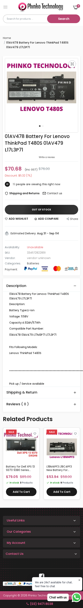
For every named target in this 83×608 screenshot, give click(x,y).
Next (75, 465)
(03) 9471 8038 (41, 604)
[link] (34, 433)
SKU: (7, 252)
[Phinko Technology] (40, 7)
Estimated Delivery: (23, 233)
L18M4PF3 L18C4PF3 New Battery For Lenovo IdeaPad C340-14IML (59, 468)
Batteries (33, 263)
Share (74, 219)
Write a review (47, 157)
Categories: (13, 263)
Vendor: (10, 258)
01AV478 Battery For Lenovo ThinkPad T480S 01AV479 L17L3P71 (37, 143)
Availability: (12, 247)
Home (7, 38)
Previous (8, 465)
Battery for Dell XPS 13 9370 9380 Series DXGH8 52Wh (20, 468)
